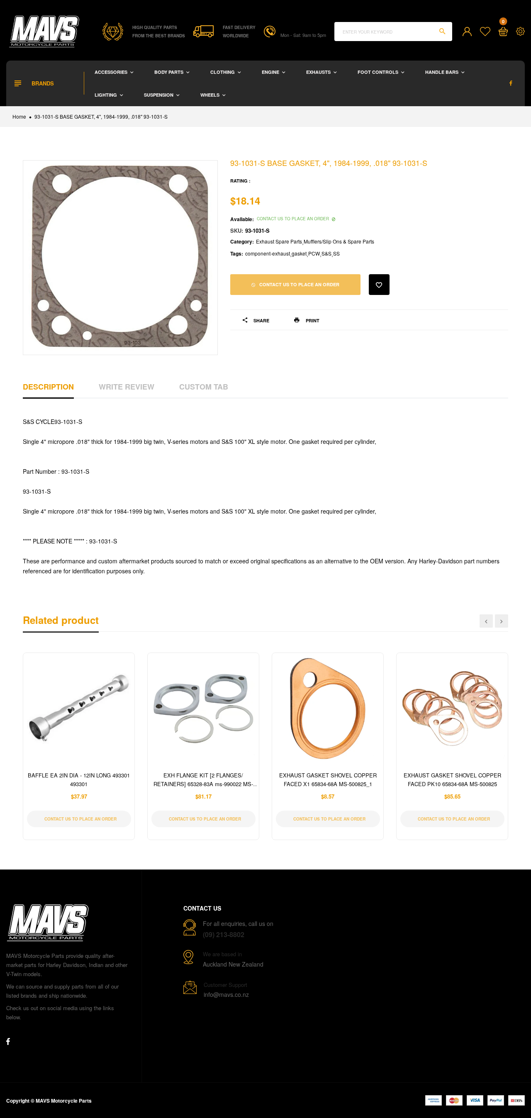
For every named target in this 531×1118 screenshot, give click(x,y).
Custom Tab (203, 386)
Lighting (106, 95)
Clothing (223, 72)
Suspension (159, 95)
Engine (271, 72)
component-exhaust (267, 253)
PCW (314, 253)
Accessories (112, 72)
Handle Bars (442, 72)
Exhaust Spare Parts (279, 241)
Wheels (210, 95)
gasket (299, 253)
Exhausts (319, 72)
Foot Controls (378, 72)
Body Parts (169, 72)
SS (336, 253)
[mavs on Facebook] (510, 83)
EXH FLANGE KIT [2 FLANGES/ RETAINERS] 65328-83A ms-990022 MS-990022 (203, 783)
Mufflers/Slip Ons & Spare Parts (339, 241)
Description (48, 386)
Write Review (126, 386)
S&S (326, 253)
